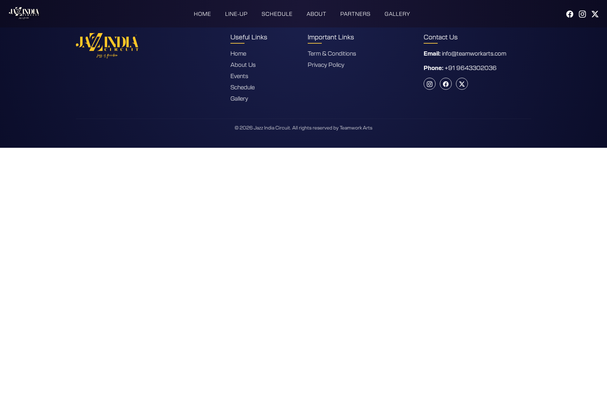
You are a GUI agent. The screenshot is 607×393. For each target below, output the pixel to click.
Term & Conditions (332, 53)
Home (202, 14)
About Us (243, 64)
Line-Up (236, 14)
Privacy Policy (326, 64)
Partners (355, 14)
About (316, 14)
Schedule (277, 14)
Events (239, 76)
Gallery (397, 14)
